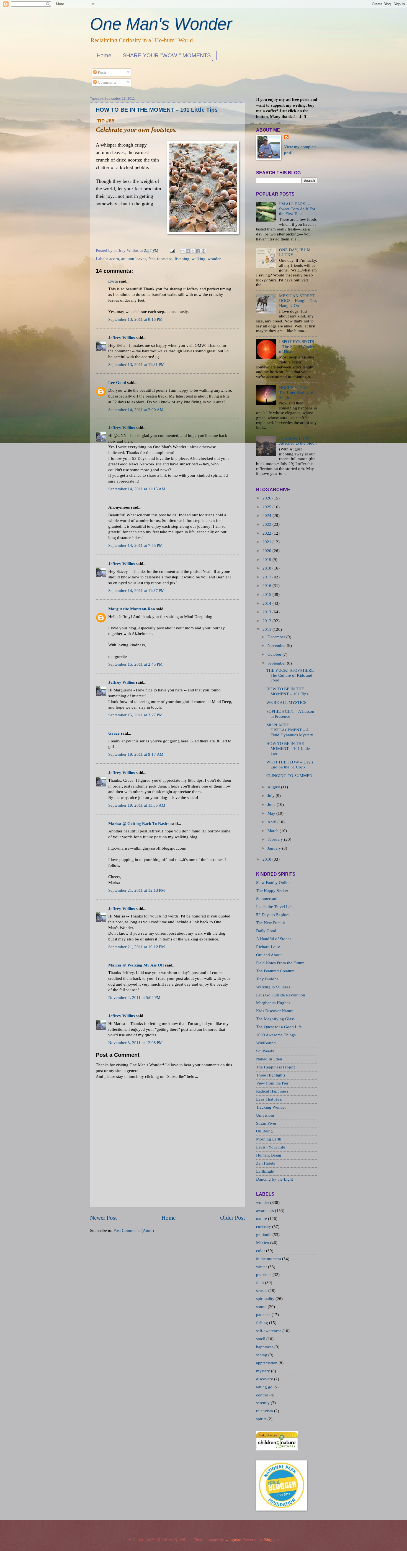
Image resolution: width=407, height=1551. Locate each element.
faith (260, 1282)
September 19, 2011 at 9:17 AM (135, 754)
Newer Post (103, 1218)
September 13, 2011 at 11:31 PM (136, 364)
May (271, 813)
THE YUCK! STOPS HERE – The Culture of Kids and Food (291, 675)
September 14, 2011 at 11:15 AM (136, 489)
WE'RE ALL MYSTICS (286, 702)
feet (151, 259)
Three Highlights (270, 1075)
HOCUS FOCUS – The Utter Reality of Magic (296, 392)
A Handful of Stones (273, 939)
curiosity (264, 1226)
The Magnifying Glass (275, 1019)
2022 (266, 533)
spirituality (265, 1298)
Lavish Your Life (270, 1147)
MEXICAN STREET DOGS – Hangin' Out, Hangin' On (298, 301)
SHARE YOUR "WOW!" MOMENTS (167, 55)
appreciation (267, 1363)
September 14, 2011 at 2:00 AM (135, 409)
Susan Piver (266, 1123)
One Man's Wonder (161, 24)
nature (262, 1218)
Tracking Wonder (271, 1107)
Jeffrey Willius (121, 337)
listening (182, 259)
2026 (266, 498)
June (271, 804)
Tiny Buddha (267, 979)
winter (262, 1267)
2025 (266, 507)
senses (262, 1290)
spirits (261, 1419)
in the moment (269, 1259)
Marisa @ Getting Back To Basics (138, 823)
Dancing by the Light (274, 1179)
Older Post (232, 1218)
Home (104, 55)
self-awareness (269, 1331)
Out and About (269, 955)
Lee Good (117, 382)
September (276, 663)
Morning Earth (268, 1139)
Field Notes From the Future (280, 963)
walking (198, 259)
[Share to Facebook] (198, 251)
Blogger (271, 1539)
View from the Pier (272, 1083)
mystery (263, 1371)
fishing (262, 1323)
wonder (214, 259)
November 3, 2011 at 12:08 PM (135, 1042)
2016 (266, 585)
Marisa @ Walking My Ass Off (136, 965)
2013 (266, 612)
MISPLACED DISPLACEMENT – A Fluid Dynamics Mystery (289, 730)
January (274, 848)
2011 (266, 629)
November (276, 645)
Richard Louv (268, 947)
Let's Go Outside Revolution (280, 995)
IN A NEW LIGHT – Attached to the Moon (298, 441)
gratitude (264, 1234)
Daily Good (266, 931)
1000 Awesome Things (276, 1035)
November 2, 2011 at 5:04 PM (134, 997)
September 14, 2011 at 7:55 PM (135, 545)
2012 (266, 621)
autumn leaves (133, 259)
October (274, 654)
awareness (265, 1210)
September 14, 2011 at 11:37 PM (136, 590)
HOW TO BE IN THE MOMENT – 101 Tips (287, 691)
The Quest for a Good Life (279, 1027)
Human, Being (268, 1155)
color (261, 1251)
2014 (266, 603)
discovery (265, 1379)
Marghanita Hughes (273, 1003)
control (262, 1395)
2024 (266, 515)
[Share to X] (193, 251)
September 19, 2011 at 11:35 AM (136, 805)
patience (264, 1314)
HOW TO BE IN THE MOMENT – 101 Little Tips (157, 110)
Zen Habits (265, 1163)
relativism (265, 1411)
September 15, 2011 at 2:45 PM (135, 664)
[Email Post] (172, 250)
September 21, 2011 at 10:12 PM (136, 947)
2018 (266, 568)
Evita (113, 281)
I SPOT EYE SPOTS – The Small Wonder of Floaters (297, 346)
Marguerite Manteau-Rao (131, 609)
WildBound (266, 1043)
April (271, 822)
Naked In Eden (269, 1059)
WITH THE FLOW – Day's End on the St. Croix (289, 764)
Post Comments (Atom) (134, 1230)
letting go (265, 1387)
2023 (266, 524)
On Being (264, 1131)
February (275, 839)
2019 (266, 559)
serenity (263, 1403)
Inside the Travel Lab (274, 906)
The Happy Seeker (272, 890)
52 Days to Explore (273, 914)
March (273, 831)
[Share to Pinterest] (203, 251)
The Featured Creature (275, 971)
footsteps (164, 259)
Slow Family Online (273, 882)
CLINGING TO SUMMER (289, 775)
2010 (266, 859)
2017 (266, 577)
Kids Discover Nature (274, 1011)
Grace (114, 733)
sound (262, 1306)
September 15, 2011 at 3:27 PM (135, 715)
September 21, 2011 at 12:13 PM (136, 890)
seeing (262, 1355)
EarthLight (265, 1171)
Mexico (263, 1242)
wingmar (232, 1539)
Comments (106, 82)
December (276, 637)
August (273, 787)
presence (264, 1274)
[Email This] (182, 251)
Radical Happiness (272, 1091)
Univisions (265, 1115)
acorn (114, 259)
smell (261, 1339)
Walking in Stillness (273, 987)
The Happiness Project (275, 1067)
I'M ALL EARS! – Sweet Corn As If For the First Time (297, 209)
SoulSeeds (265, 1051)
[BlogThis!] (187, 251)
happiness (265, 1347)
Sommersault (267, 898)
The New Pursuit (270, 923)
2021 (266, 542)
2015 (266, 594)
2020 (266, 550)
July (271, 795)
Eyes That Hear (269, 1099)
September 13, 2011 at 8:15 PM (135, 319)
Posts (102, 72)
